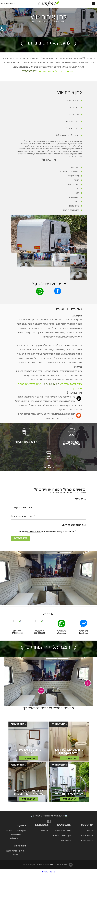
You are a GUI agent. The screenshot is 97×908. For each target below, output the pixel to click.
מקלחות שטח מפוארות (61, 835)
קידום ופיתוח (27, 865)
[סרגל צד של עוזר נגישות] (3, 28)
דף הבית (62, 21)
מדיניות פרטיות (48, 872)
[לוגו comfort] (48, 3)
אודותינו (90, 830)
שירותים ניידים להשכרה (50, 21)
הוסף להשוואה (58, 724)
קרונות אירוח (65, 841)
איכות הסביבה (87, 835)
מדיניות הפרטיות (34, 532)
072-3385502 (29, 71)
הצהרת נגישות (87, 841)
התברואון (44, 830)
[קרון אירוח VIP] (49, 216)
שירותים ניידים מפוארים (61, 830)
